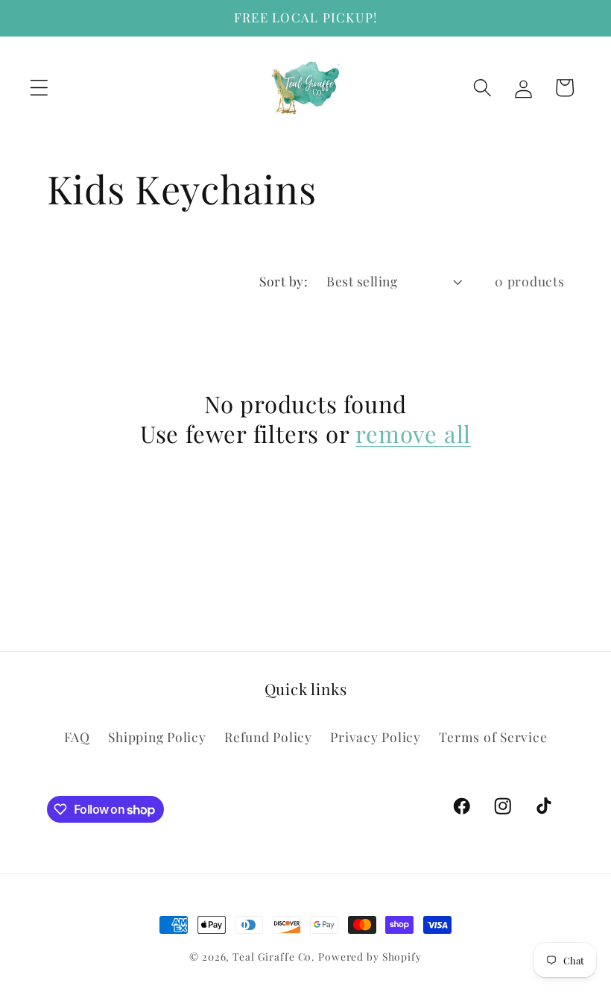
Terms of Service (493, 736)
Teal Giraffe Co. (273, 956)
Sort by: (283, 280)
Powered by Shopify (370, 956)
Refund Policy (268, 736)
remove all (413, 433)
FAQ (77, 736)
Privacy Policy (375, 736)
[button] (39, 87)
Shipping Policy (157, 736)
